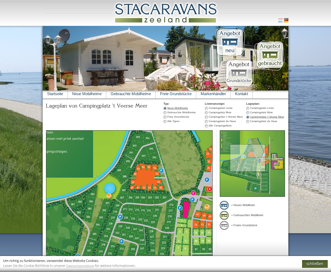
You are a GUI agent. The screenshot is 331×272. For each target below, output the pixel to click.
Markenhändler (213, 94)
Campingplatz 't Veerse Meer (267, 116)
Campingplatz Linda (262, 108)
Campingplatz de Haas (263, 121)
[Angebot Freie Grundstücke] (238, 88)
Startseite (55, 94)
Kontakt (241, 94)
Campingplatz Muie (261, 112)
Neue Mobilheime (87, 94)
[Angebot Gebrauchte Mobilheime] (269, 70)
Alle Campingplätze (220, 125)
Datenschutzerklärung (80, 265)
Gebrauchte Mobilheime (131, 94)
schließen (314, 263)
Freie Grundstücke (176, 94)
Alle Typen (173, 121)
